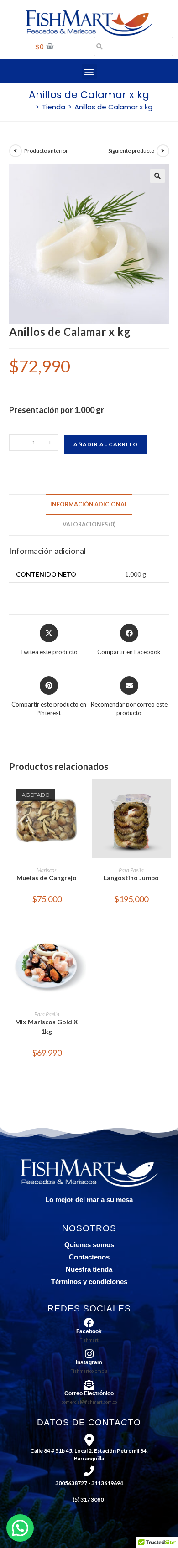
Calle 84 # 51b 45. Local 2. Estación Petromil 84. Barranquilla (89, 1454)
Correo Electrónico (89, 1393)
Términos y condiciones (89, 1281)
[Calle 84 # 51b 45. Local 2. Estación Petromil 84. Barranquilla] (89, 1440)
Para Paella (131, 870)
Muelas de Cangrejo (46, 878)
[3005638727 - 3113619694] (89, 1471)
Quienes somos (89, 1245)
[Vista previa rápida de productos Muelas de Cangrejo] (82, 795)
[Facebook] (89, 1323)
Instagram (89, 1362)
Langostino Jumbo (131, 878)
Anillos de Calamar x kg (113, 107)
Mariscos (47, 870)
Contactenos (89, 1257)
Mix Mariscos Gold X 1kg (46, 1026)
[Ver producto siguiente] (163, 150)
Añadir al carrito (105, 444)
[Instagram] (89, 1354)
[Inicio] (29, 107)
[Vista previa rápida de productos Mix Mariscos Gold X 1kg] (82, 939)
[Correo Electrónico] (89, 1385)
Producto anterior (46, 150)
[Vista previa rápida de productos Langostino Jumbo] (166, 795)
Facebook (89, 1331)
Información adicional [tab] (89, 504)
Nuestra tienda (89, 1269)
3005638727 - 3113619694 (89, 1483)
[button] (89, 71)
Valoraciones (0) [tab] (89, 524)
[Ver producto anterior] (15, 150)
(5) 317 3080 (88, 1499)
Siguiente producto (131, 150)
